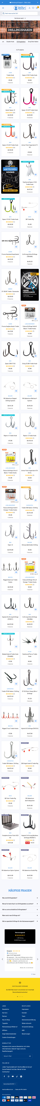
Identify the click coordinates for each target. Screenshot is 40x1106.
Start (4, 22)
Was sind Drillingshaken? (9, 898)
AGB (23, 1030)
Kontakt (24, 1013)
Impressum (25, 1009)
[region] (20, 959)
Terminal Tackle (11, 22)
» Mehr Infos (27, 2)
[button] (2, 959)
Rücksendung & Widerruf (9, 1027)
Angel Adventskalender (9, 1034)
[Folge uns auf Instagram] (8, 1076)
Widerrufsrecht (26, 1023)
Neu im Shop (6, 1020)
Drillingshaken (21, 41)
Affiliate (4, 1030)
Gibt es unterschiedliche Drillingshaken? (14, 909)
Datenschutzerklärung (29, 1020)
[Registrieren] (30, 1056)
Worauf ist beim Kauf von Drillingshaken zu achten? (17, 904)
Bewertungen (26, 1034)
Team (23, 1016)
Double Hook (10, 41)
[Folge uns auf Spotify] (21, 1076)
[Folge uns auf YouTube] (13, 1076)
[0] (33, 8)
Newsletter (5, 1009)
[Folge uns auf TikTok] (17, 1076)
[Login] (29, 8)
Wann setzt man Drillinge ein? (11, 915)
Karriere (4, 1013)
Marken (4, 1016)
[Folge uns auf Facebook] (4, 1076)
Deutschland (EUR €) (8, 1084)
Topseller (5, 1023)
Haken (18, 22)
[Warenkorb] (37, 8)
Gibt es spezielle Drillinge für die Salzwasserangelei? (18, 921)
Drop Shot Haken (33, 41)
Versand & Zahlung (27, 1027)
